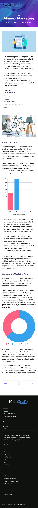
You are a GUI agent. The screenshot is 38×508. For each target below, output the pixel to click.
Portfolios (15, 22)
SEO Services (8, 476)
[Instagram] (4, 444)
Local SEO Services (10, 478)
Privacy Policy (8, 494)
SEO (5, 109)
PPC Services (8, 484)
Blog (5, 459)
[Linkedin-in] (7, 444)
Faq (5, 462)
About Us (6, 454)
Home (7, 22)
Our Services (8, 457)
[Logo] (13, 5)
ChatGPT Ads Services (11, 481)
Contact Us (7, 465)
